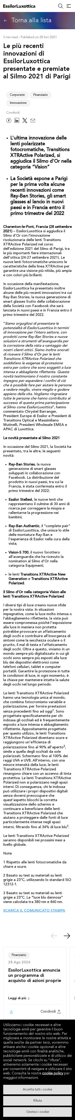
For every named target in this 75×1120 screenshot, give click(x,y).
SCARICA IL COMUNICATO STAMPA (34, 911)
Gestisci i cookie (37, 1112)
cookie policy (52, 1073)
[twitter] (24, 121)
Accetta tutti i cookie (37, 1089)
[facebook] (8, 121)
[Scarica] (11, 1011)
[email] (32, 121)
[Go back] (5, 20)
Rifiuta (37, 1100)
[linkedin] (16, 121)
